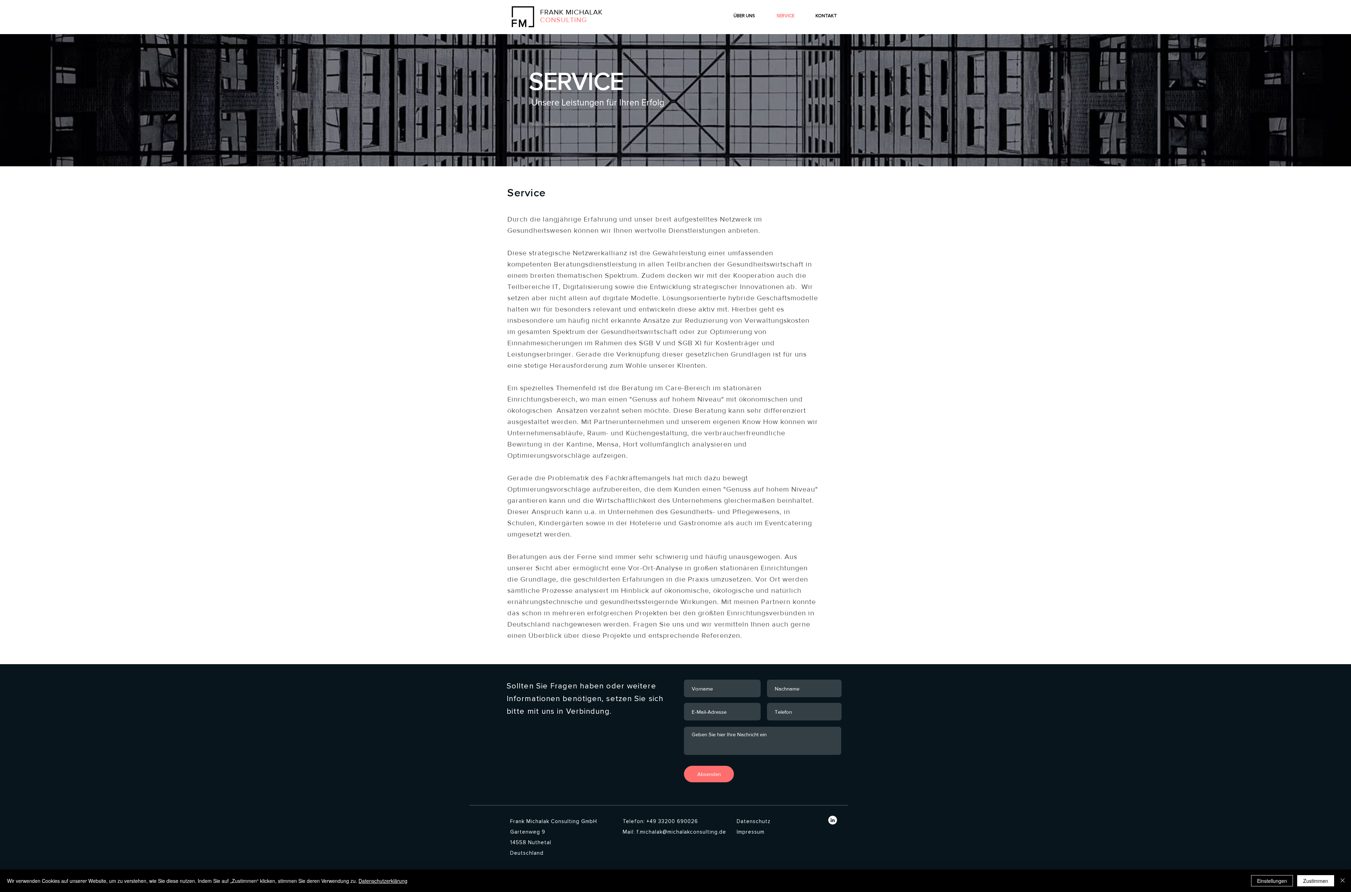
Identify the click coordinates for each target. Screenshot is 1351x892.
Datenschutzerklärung (383, 880)
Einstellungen (1272, 880)
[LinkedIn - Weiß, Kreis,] (832, 820)
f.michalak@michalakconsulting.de (681, 832)
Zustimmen (1315, 880)
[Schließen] (1342, 880)
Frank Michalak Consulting (560, 124)
